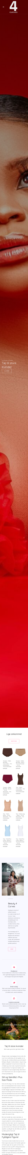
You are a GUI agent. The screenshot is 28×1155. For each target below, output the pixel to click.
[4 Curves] (13, 7)
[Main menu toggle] (3, 6)
